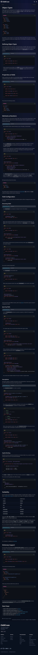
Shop (30, 638)
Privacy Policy (31, 642)
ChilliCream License (32, 645)
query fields (22, 191)
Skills (20, 643)
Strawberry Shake (22, 640)
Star (2, 631)
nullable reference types (8, 496)
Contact (30, 636)
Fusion (21, 638)
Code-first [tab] (12, 53)
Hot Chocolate (22, 639)
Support (11, 638)
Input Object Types (21, 613)
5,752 (4, 631)
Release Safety (3, 638)
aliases (22, 302)
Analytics (2, 636)
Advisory (11, 636)
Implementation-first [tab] (6, 53)
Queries (19, 608)
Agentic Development (4, 640)
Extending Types (25, 611)
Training (11, 639)
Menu (3, 4)
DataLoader (18, 614)
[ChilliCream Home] (5, 1)
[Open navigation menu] (36, 1)
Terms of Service (31, 643)
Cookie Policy (31, 640)
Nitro (1, 642)
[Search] (34, 1)
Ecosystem (2, 639)
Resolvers (21, 610)
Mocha (2, 643)
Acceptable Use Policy (32, 639)
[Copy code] (34, 15)
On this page (34, 4)
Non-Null (15, 541)
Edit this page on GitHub (7, 618)
